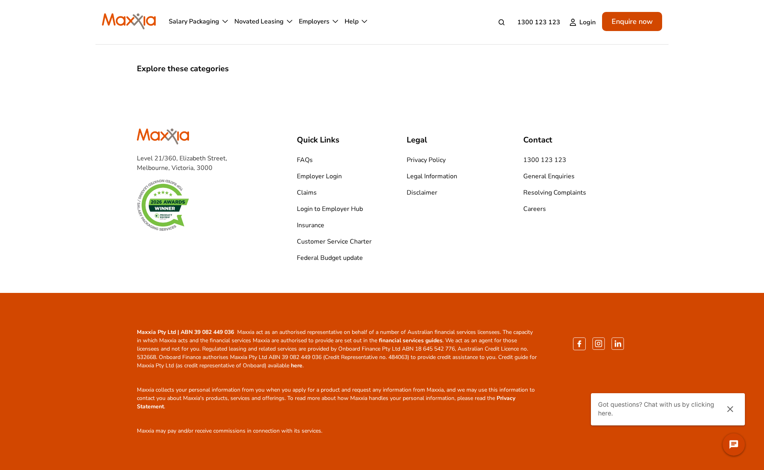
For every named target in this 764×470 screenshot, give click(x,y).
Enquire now (632, 21)
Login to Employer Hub (330, 209)
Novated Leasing (259, 21)
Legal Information (432, 176)
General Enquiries (549, 176)
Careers (534, 209)
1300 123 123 (538, 22)
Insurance (310, 225)
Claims (307, 192)
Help (352, 21)
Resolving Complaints (554, 192)
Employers (314, 21)
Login (587, 22)
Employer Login (319, 176)
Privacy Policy (426, 160)
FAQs (305, 160)
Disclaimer (422, 192)
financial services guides (410, 340)
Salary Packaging (194, 21)
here (296, 365)
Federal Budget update (330, 258)
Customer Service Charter (334, 241)
